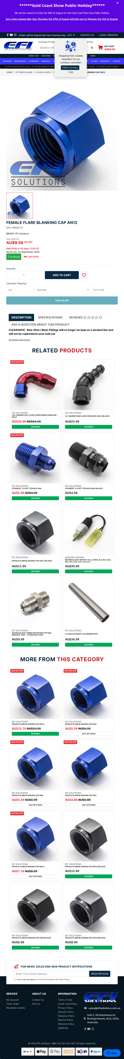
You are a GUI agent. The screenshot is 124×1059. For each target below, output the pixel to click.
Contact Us (38, 999)
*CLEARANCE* (117, 61)
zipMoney (63, 1028)
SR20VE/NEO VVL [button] (105, 61)
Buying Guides (45, 56)
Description (21, 317)
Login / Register (108, 35)
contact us (87, 35)
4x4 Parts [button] (94, 61)
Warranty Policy (66, 1024)
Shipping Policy (66, 1015)
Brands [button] (92, 56)
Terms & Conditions (46, 979)
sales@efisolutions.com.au (104, 1008)
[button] (84, 275)
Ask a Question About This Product (40, 324)
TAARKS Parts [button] (45, 61)
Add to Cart (62, 275)
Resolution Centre (15, 1007)
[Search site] (92, 47)
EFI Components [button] (34, 61)
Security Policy (66, 1011)
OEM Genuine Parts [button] (20, 61)
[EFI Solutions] (18, 45)
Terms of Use (65, 999)
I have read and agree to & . (43, 979)
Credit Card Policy (67, 1003)
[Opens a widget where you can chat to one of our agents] (112, 1053)
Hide (71, 72)
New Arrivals (7, 61)
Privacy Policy (63, 979)
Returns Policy (65, 1019)
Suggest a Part (34, 56)
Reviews (76, 317)
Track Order (12, 1003)
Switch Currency (70, 67)
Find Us (36, 1003)
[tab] (21, 317)
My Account (12, 999)
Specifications (50, 317)
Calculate (62, 300)
